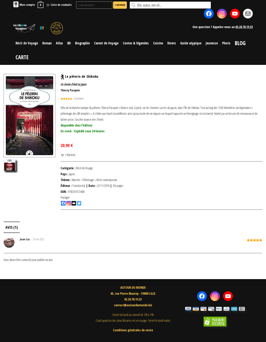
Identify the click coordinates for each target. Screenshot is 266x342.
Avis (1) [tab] (11, 227)
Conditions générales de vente (133, 330)
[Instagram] (68, 203)
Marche (76, 180)
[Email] (73, 203)
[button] (68, 155)
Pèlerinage (88, 180)
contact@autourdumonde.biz (133, 305)
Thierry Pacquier (70, 90)
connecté (26, 260)
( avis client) (78, 98)
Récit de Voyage (84, 168)
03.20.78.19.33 (244, 27)
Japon (72, 174)
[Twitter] (79, 203)
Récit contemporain (106, 180)
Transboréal (78, 185)
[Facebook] (63, 203)
